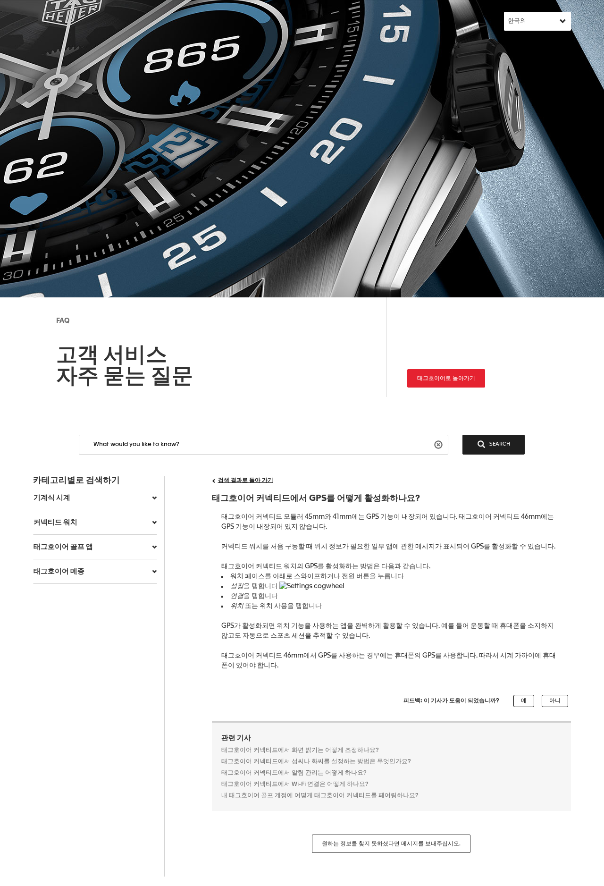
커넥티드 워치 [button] (55, 522)
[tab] (95, 498)
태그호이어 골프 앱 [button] (63, 546)
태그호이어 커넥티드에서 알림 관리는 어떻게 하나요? (294, 773)
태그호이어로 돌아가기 (446, 378)
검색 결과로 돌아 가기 (245, 480)
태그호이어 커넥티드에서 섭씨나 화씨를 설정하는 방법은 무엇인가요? (316, 762)
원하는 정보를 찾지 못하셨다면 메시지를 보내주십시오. (391, 844)
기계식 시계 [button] (52, 497)
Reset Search (439, 444)
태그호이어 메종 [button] (59, 571)
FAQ (62, 321)
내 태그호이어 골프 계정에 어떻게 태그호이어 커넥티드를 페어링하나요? (320, 796)
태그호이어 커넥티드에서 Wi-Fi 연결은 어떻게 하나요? (295, 784)
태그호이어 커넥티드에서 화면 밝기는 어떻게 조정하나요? (300, 750)
